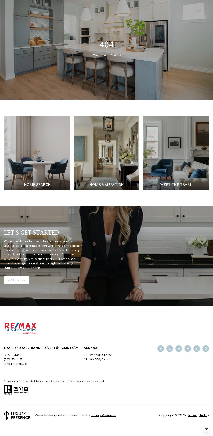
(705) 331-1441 (13, 359)
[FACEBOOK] (160, 348)
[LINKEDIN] (178, 348)
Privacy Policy (198, 415)
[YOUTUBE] (187, 348)
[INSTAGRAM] (169, 348)
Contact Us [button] (16, 279)
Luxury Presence (103, 415)
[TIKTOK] (196, 348)
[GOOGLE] (205, 348)
